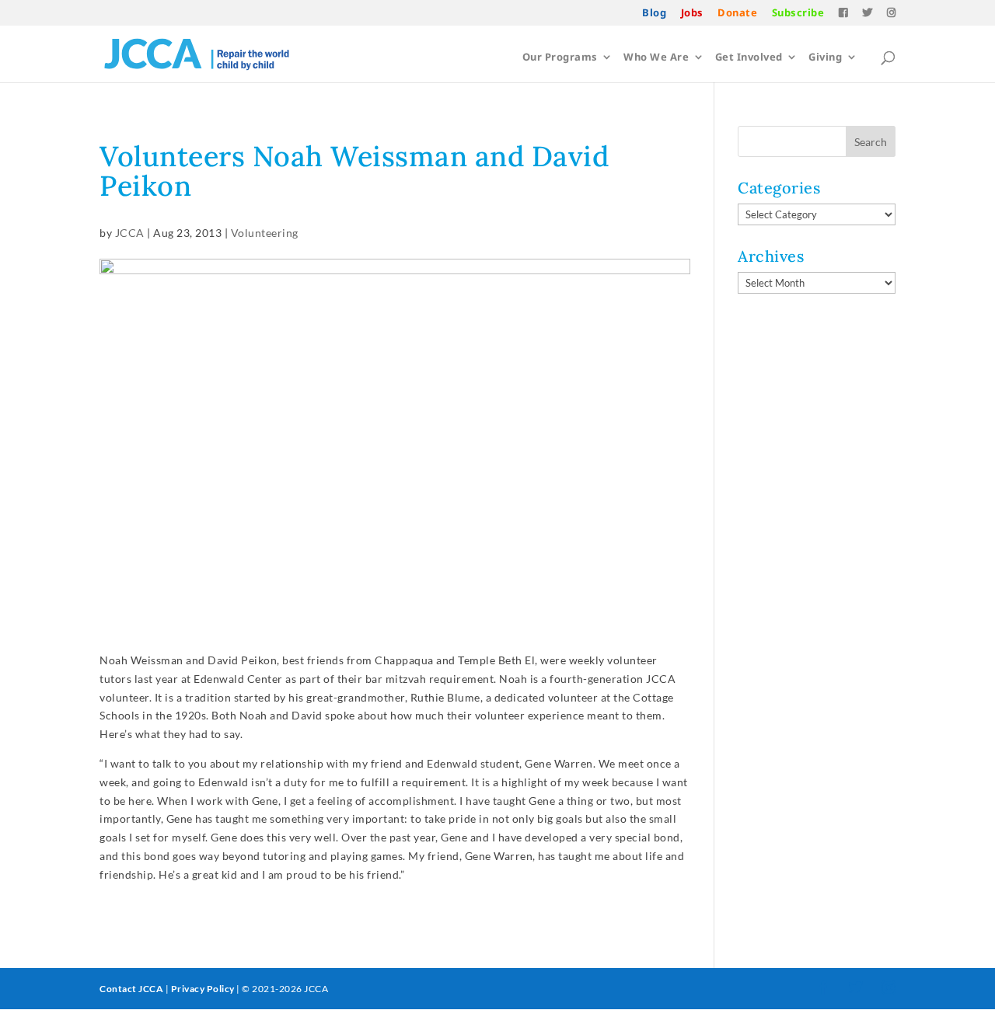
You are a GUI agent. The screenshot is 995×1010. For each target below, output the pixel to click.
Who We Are (656, 57)
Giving (825, 57)
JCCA (130, 232)
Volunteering (264, 232)
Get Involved (749, 57)
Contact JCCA (131, 988)
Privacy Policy (203, 988)
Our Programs (560, 57)
